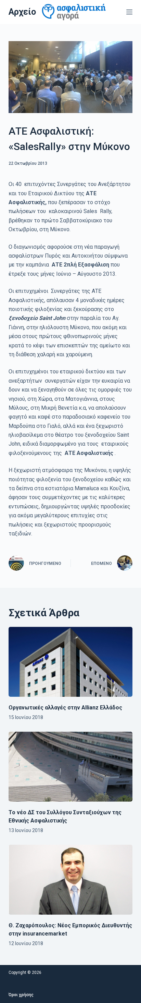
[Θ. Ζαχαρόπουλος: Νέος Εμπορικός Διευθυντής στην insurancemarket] (71, 880)
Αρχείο (22, 12)
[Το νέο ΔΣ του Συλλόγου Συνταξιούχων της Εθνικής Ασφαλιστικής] (71, 767)
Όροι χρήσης (21, 994)
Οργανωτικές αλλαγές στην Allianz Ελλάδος (65, 707)
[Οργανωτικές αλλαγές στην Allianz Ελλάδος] (71, 662)
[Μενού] (129, 12)
